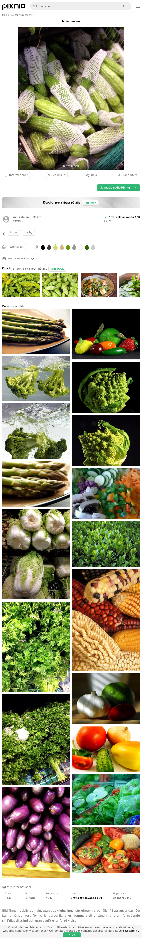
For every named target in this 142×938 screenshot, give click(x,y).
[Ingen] (120, 94)
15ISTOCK (57, 268)
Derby (28, 232)
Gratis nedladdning (117, 187)
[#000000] (42, 247)
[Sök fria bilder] (125, 6)
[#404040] (49, 247)
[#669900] (68, 247)
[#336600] (86, 247)
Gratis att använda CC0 (124, 217)
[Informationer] (32, 258)
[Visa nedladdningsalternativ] (136, 187)
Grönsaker (17, 246)
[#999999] (74, 247)
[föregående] (22, 94)
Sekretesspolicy (129, 930)
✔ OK (71, 934)
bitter (13, 232)
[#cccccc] (93, 247)
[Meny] (138, 6)
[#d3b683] (61, 247)
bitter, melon (71, 21)
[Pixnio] (13, 7)
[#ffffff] (80, 247)
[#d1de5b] (55, 247)
